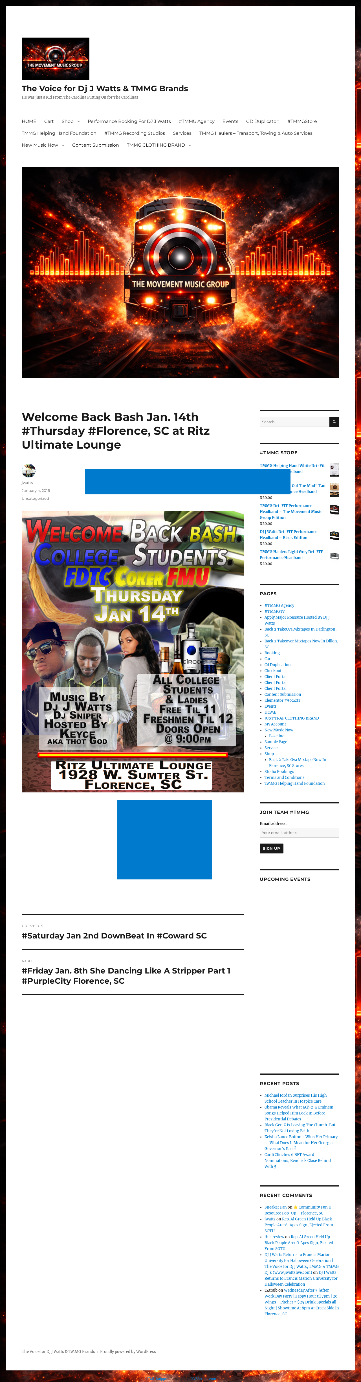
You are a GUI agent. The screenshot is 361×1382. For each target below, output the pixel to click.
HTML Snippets (157, 1379)
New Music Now (40, 145)
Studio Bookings (279, 771)
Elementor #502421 (282, 700)
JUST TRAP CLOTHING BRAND (292, 718)
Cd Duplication (278, 664)
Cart (49, 121)
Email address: (273, 823)
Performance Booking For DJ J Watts (129, 121)
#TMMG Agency (197, 121)
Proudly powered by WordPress (128, 1351)
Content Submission (95, 145)
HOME (29, 121)
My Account (275, 724)
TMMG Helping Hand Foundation (59, 133)
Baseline (276, 736)
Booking (272, 653)
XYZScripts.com (203, 1379)
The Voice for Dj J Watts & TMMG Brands (105, 88)
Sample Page (276, 742)
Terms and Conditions (285, 777)
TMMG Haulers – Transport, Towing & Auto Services (255, 133)
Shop (68, 121)
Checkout (273, 670)
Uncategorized (35, 498)
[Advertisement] (189, 482)
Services (182, 133)
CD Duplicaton (262, 121)
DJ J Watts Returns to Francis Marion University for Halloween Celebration (301, 1278)
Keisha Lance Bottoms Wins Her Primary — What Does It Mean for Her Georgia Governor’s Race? (301, 1143)
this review (274, 1237)
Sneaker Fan (276, 1207)
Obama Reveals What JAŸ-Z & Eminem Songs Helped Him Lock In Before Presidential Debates (299, 1113)
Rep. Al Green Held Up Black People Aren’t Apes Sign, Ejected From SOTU (299, 1225)
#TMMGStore (302, 121)
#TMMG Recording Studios (134, 133)
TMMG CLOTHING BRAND (156, 145)
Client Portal (276, 676)
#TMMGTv (275, 611)
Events (230, 121)
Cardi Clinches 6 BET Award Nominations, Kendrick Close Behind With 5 (298, 1160)
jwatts (27, 482)
